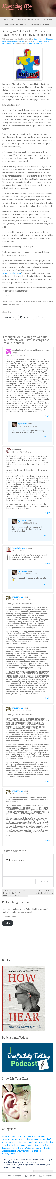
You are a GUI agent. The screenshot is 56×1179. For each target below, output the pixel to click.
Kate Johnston (44, 41)
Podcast (24, 24)
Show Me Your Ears (40, 24)
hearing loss (25, 1145)
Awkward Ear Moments (21, 1136)
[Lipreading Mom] (22, 8)
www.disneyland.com (12, 273)
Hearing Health (13, 1145)
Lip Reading (47, 1145)
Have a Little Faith (19, 1142)
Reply (47, 416)
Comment (43, 881)
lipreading (6, 1148)
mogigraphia (17, 597)
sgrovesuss (22, 424)
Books (50, 20)
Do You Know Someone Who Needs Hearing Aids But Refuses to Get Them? (15, 893)
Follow (7, 923)
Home (5, 20)
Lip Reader (36, 1145)
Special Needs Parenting (15, 41)
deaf (49, 1139)
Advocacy (40, 20)
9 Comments (37, 43)
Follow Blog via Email (17, 902)
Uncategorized (8, 1154)
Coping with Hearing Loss (35, 1139)
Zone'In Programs (19, 548)
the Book (38, 1151)
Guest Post (38, 39)
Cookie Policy (14, 1167)
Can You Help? (17, 1139)
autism (35, 41)
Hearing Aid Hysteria (36, 1142)
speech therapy (8, 43)
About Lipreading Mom (21, 20)
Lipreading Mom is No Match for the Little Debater (42, 892)
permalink (28, 43)
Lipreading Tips (10, 24)
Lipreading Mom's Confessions (25, 1148)
